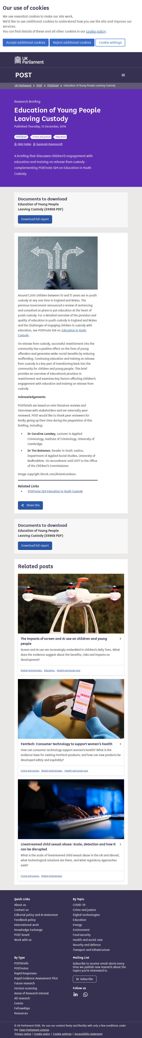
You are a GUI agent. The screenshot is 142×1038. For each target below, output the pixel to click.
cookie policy (96, 31)
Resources (21, 1013)
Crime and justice (30, 770)
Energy (77, 925)
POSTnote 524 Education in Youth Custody (55, 491)
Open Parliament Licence (34, 1030)
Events (18, 1003)
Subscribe (86, 979)
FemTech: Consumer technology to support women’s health (66, 744)
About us (20, 905)
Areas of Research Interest (31, 993)
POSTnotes (21, 968)
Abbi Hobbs (24, 144)
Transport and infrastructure (91, 950)
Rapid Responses (25, 973)
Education (49, 670)
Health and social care (68, 670)
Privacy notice (23, 1034)
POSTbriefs (21, 963)
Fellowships (22, 1008)
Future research (24, 983)
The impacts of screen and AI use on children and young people (64, 641)
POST (23, 75)
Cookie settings (110, 43)
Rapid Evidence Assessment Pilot (36, 978)
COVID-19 (79, 905)
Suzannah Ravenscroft (49, 144)
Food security (82, 935)
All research (22, 998)
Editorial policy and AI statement (36, 915)
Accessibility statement (88, 1034)
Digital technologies (31, 670)
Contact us (21, 910)
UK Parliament (23, 85)
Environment (81, 930)
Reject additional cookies (72, 43)
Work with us (22, 940)
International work (26, 925)
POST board (21, 935)
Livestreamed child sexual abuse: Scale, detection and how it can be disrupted (68, 846)
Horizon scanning (25, 988)
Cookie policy (42, 1034)
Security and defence (87, 945)
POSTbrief (53, 85)
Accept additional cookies (25, 43)
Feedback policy (25, 920)
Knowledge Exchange (28, 930)
